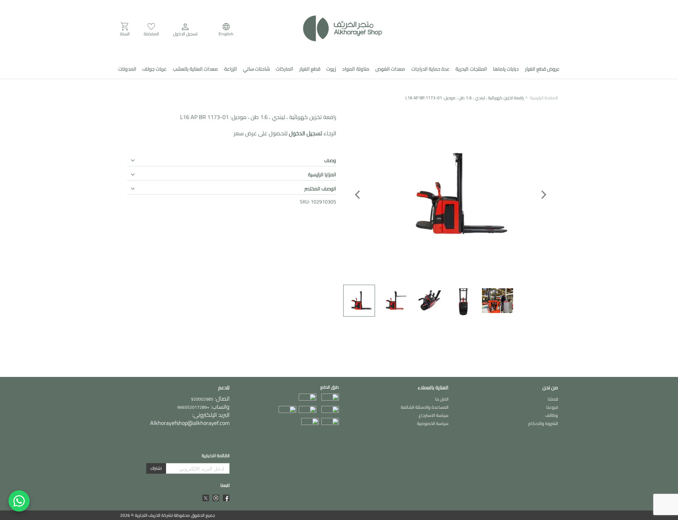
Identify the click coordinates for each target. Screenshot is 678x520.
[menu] (339, 69)
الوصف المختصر (320, 188)
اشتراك (156, 468)
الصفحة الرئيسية (544, 98)
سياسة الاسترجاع (433, 415)
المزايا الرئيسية (322, 174)
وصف (330, 160)
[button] (185, 29)
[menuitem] (542, 68)
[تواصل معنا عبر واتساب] (19, 501)
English (226, 33)
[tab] (231, 159)
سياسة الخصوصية (432, 423)
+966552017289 (193, 407)
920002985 (202, 399)
